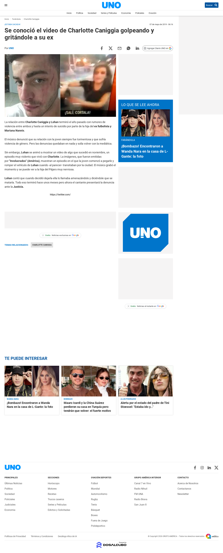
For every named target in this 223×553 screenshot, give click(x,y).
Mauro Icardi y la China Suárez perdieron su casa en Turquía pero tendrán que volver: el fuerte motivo (87, 407)
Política (79, 13)
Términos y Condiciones (42, 536)
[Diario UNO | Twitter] (216, 467)
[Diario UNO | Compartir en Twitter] (110, 48)
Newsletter (183, 494)
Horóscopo (53, 483)
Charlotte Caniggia (42, 245)
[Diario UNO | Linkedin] (209, 467)
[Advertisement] (60, 220)
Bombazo (68, 399)
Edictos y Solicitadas (59, 510)
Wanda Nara (13, 399)
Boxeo (94, 515)
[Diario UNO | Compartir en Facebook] (101, 48)
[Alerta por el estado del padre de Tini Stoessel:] (145, 381)
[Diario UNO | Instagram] (202, 467)
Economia (126, 13)
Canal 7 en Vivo (142, 483)
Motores (52, 488)
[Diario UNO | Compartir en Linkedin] (137, 48)
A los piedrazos (128, 399)
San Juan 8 (140, 504)
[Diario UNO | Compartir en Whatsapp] (128, 48)
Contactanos (184, 488)
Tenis (94, 504)
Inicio (69, 13)
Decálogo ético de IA (67, 536)
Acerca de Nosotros (187, 483)
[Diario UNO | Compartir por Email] (119, 48)
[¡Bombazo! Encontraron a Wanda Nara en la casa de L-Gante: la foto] (32, 381)
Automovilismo (99, 494)
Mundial (95, 488)
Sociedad (92, 13)
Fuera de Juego (99, 520)
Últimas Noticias (13, 483)
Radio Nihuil (140, 488)
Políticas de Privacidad (15, 536)
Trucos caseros (56, 499)
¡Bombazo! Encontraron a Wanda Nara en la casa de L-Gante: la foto (144, 151)
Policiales (139, 13)
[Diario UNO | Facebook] (195, 467)
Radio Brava (140, 499)
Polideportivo (98, 525)
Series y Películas (109, 13)
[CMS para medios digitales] (112, 545)
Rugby (94, 499)
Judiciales (10, 504)
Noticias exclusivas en (56, 235)
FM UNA (138, 494)
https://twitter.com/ (60, 194)
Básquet (95, 510)
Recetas (52, 494)
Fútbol (94, 483)
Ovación (152, 13)
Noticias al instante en (142, 306)
